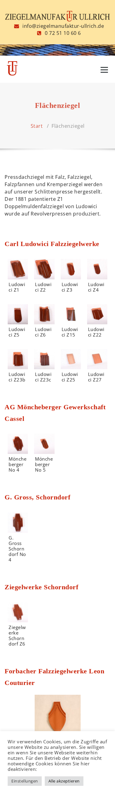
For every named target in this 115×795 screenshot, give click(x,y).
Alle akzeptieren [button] (64, 781)
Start (37, 126)
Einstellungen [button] (24, 781)
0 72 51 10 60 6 (62, 33)
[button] (58, 718)
